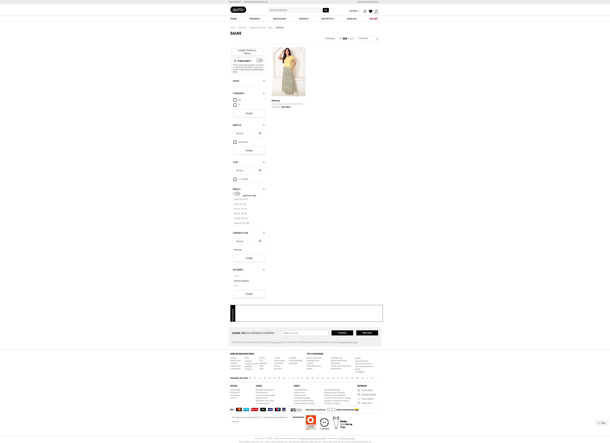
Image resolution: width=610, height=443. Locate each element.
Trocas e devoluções (265, 395)
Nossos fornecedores (303, 401)
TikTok (233, 398)
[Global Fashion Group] (296, 409)
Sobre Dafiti (299, 392)
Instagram (235, 395)
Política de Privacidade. (348, 342)
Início (232, 28)
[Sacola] (377, 11)
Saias (270, 28)
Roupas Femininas (257, 28)
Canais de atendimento (368, 2)
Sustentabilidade (332, 390)
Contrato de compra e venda (337, 398)
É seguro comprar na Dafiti (336, 401)
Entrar (353, 11)
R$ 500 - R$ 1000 (241, 218)
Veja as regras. (276, 342)
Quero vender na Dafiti (304, 403)
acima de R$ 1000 (241, 223)
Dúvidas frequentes (265, 390)
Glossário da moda (265, 401)
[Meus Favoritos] (371, 11)
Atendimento (262, 392)
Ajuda (358, 358)
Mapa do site (262, 398)
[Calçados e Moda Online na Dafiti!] (238, 10)
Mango (248, 361)
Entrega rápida (369, 394)
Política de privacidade (335, 395)
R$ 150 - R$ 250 (240, 209)
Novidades (363, 38)
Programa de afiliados (334, 392)
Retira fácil (367, 403)
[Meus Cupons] (365, 11)
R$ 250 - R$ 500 (240, 214)
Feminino (242, 28)
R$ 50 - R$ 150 (240, 204)
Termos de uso (262, 403)
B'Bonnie (280, 28)
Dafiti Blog (235, 390)
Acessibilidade (300, 390)
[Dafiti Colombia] (357, 409)
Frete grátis (367, 390)
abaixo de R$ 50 (240, 199)
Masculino (367, 333)
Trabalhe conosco (302, 398)
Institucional (299, 395)
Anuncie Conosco (332, 403)
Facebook (235, 392)
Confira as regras (347, 438)
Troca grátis (368, 398)
